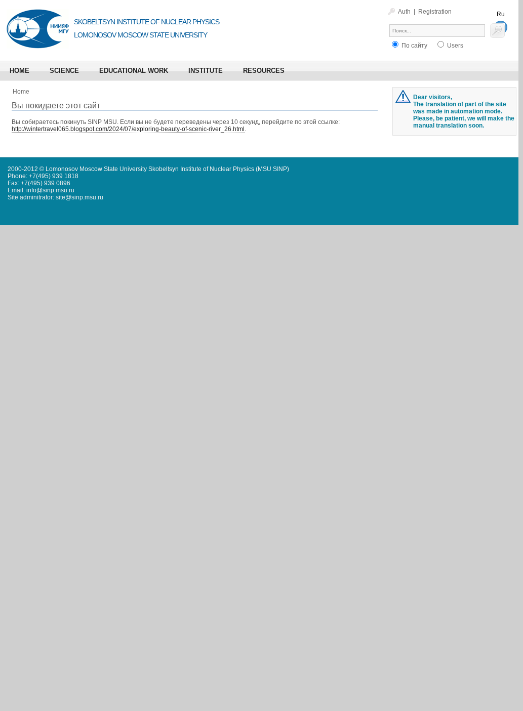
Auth (404, 11)
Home (21, 91)
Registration (435, 11)
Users (454, 45)
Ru (501, 14)
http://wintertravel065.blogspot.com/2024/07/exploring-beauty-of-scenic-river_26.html (128, 129)
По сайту (413, 45)
